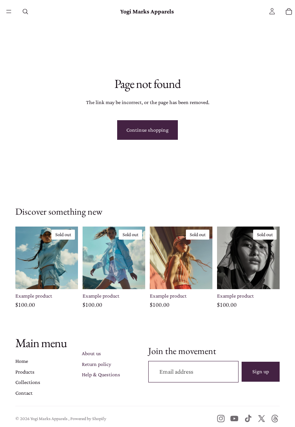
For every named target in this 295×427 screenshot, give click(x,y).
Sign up (260, 371)
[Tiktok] (248, 418)
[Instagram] (220, 418)
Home (21, 361)
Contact (24, 393)
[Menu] (9, 11)
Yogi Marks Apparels (49, 418)
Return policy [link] (96, 364)
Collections (27, 382)
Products (25, 372)
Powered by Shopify (88, 418)
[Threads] (275, 418)
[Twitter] (261, 418)
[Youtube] (234, 418)
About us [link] (91, 353)
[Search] (25, 11)
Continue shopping (147, 130)
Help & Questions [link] (101, 374)
